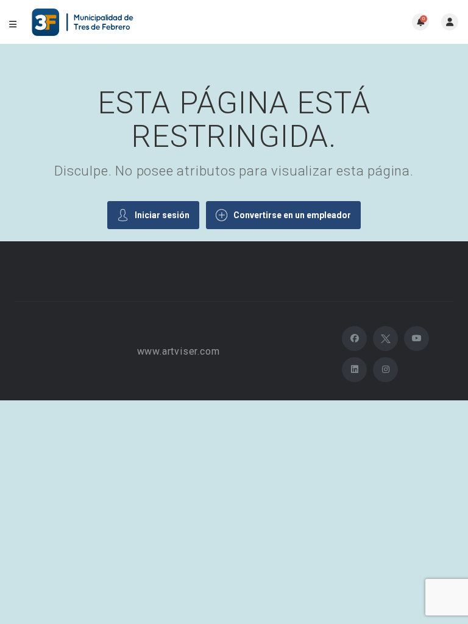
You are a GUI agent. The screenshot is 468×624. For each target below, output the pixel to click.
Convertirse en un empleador (292, 215)
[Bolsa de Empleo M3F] (84, 22)
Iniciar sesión (162, 215)
